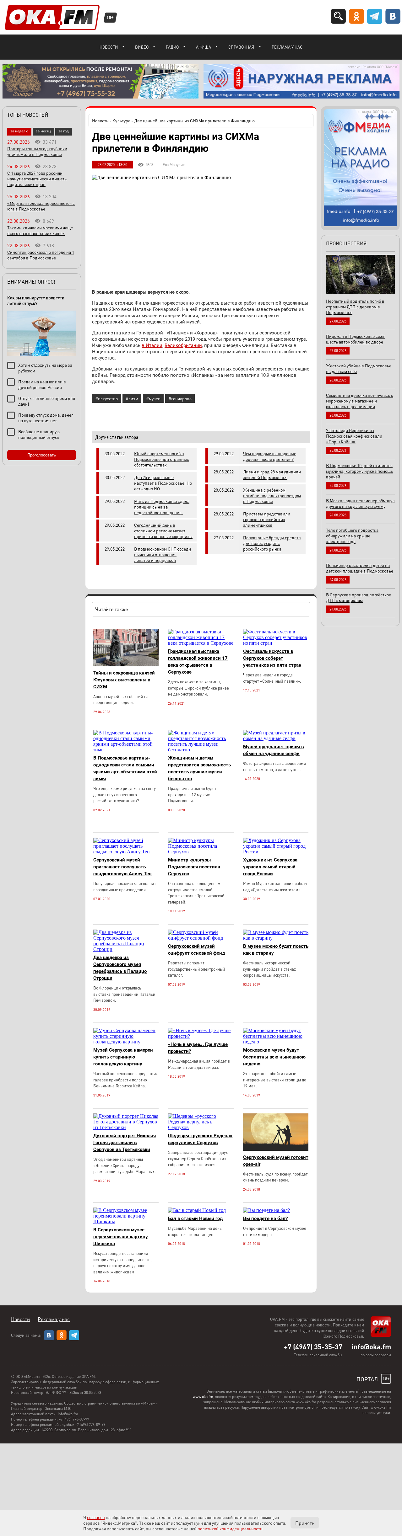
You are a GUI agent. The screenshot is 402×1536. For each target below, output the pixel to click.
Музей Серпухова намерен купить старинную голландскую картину (123, 1057)
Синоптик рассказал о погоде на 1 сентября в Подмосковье (40, 254)
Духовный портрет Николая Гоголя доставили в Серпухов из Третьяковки (124, 1142)
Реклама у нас (287, 47)
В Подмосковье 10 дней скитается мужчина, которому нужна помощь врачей (359, 470)
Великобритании (183, 345)
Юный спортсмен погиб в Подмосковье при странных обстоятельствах (161, 459)
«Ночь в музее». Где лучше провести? (198, 1048)
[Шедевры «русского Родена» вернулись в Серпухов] (200, 1127)
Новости (109, 47)
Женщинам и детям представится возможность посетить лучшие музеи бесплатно (199, 768)
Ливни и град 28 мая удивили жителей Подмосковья (272, 474)
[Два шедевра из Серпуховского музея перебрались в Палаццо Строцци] (126, 949)
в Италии (152, 345)
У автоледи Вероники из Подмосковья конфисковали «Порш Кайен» (354, 435)
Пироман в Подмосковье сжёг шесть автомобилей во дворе (355, 338)
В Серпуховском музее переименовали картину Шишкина (120, 1236)
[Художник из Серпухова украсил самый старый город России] (275, 851)
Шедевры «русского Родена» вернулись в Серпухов (200, 1139)
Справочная (241, 47)
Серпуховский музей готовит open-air (275, 1161)
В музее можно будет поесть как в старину (275, 949)
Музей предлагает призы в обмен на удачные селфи (273, 750)
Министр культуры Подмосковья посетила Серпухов (194, 867)
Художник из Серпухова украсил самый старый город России (270, 867)
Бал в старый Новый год (195, 1218)
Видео (142, 47)
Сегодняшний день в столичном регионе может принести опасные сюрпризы (163, 530)
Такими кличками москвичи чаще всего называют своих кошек (40, 230)
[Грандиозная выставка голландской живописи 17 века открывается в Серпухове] (200, 643)
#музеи (153, 398)
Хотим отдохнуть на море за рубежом (45, 367)
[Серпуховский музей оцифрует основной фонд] (200, 938)
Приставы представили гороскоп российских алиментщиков (266, 519)
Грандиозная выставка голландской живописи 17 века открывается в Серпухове (198, 661)
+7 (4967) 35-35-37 (313, 1346)
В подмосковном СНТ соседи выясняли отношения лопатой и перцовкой (162, 554)
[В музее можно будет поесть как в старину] (275, 938)
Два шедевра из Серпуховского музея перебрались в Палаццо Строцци (120, 968)
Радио (172, 47)
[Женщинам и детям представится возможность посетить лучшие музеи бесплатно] (200, 749)
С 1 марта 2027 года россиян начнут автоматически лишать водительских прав (37, 178)
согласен (96, 1517)
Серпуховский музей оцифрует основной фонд (196, 949)
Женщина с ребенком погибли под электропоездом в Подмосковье (272, 495)
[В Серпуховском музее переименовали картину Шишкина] (126, 1221)
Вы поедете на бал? (265, 1218)
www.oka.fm (203, 1396)
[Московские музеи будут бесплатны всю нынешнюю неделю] (275, 1041)
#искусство (106, 398)
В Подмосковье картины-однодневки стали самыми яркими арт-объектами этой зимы (125, 768)
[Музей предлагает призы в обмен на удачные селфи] (275, 738)
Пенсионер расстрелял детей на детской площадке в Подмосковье (359, 567)
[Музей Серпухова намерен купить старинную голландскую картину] (126, 1041)
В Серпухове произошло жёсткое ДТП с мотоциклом (358, 597)
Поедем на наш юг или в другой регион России (42, 384)
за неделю (19, 131)
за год (63, 131)
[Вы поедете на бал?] (266, 1210)
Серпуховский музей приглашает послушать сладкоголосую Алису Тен (122, 867)
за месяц (43, 131)
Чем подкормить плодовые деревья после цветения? (269, 456)
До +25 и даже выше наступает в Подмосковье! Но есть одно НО (163, 482)
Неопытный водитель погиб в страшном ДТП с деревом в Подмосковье (355, 306)
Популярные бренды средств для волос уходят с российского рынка (272, 543)
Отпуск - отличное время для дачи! (46, 401)
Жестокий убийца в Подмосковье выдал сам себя (358, 368)
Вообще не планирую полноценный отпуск (39, 434)
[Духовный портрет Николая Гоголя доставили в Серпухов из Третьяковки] (126, 1127)
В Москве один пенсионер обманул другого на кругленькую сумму (360, 503)
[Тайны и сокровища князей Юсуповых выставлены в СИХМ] (126, 664)
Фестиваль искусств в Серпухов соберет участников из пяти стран (272, 658)
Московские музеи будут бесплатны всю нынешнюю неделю (274, 1057)
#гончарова (180, 398)
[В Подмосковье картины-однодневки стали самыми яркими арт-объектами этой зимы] (126, 749)
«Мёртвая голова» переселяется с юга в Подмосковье (41, 205)
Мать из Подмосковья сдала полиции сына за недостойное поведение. (161, 506)
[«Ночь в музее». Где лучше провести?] (200, 1036)
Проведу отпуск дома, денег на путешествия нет (45, 417)
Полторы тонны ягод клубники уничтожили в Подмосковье (37, 151)
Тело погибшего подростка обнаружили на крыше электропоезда (352, 535)
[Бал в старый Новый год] (197, 1210)
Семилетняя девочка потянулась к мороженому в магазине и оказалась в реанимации (359, 400)
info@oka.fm (371, 1346)
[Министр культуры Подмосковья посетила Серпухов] (200, 851)
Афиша (203, 47)
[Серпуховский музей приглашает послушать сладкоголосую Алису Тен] (126, 851)
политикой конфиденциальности (230, 1528)
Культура (121, 120)
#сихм (132, 398)
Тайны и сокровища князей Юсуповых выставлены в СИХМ (124, 680)
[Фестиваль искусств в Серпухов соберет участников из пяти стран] (275, 643)
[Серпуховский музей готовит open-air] (275, 1149)
